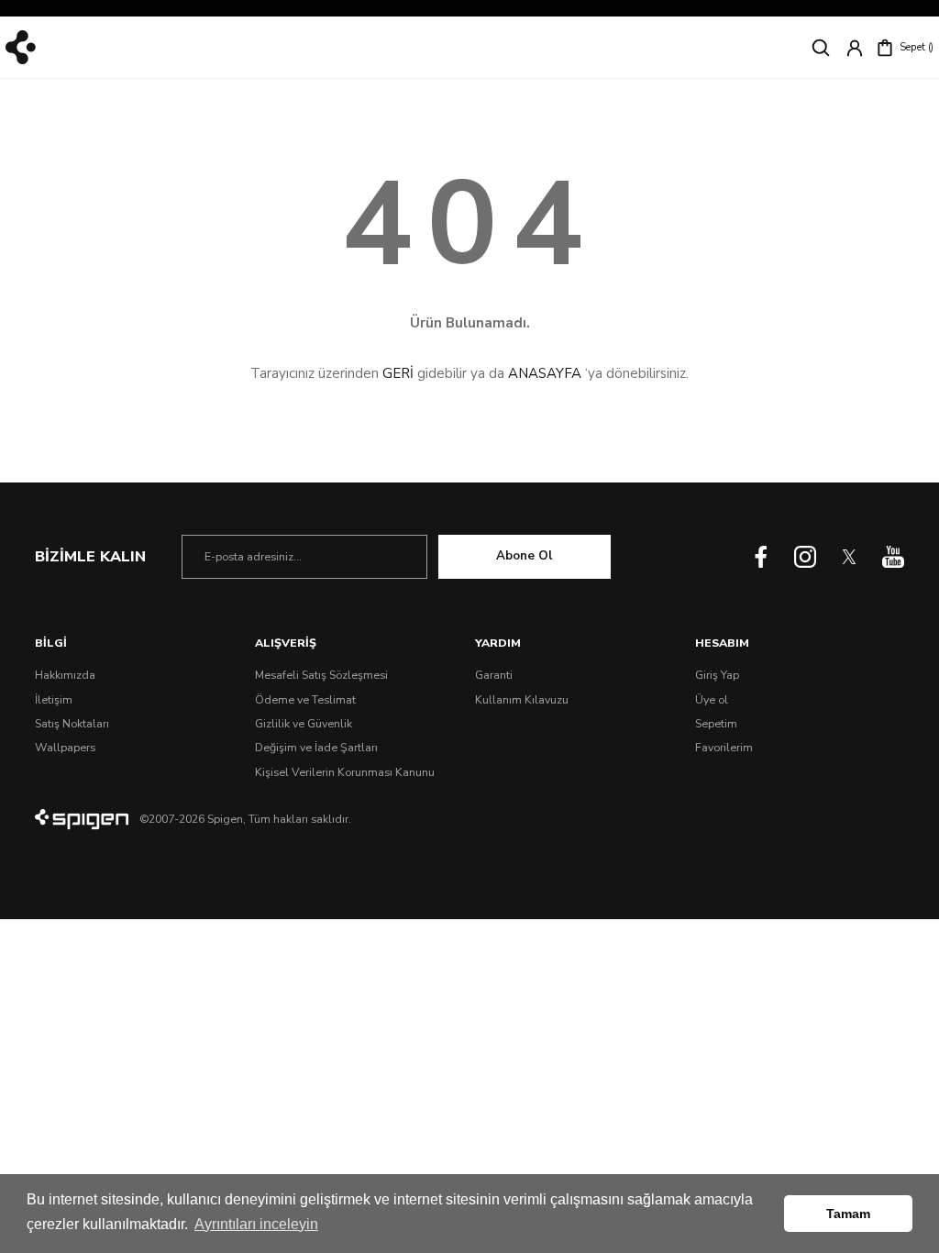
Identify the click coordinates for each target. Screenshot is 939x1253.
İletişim (53, 700)
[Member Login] (854, 48)
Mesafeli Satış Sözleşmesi (321, 675)
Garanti (494, 675)
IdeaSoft (469, 851)
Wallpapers (65, 747)
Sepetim (716, 723)
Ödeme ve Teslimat (305, 700)
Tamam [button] (848, 1213)
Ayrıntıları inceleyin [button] (256, 1224)
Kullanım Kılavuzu (522, 700)
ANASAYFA (544, 373)
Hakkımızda (65, 675)
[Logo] (21, 47)
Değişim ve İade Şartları (316, 747)
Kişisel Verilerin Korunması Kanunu (345, 772)
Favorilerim (724, 747)
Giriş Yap (717, 675)
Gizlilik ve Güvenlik (303, 723)
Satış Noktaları (72, 723)
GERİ (398, 373)
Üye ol (711, 700)
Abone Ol (524, 556)
